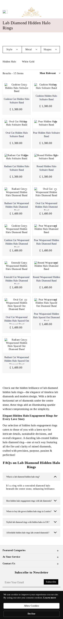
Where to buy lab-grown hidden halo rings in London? (28, 511)
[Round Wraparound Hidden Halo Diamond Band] (46, 266)
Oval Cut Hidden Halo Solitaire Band (17, 135)
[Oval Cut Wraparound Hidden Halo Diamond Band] (46, 192)
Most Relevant (48, 73)
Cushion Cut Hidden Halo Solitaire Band (16, 101)
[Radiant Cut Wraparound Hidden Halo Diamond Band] (17, 192)
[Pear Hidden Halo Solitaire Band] (46, 123)
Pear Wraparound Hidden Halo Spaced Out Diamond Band (46, 317)
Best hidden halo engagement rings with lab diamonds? (29, 501)
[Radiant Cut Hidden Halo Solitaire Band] (17, 157)
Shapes (48, 49)
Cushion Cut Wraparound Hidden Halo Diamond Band (16, 244)
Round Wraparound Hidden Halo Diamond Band (46, 279)
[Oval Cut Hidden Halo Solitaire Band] (17, 123)
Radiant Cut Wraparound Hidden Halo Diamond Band (16, 207)
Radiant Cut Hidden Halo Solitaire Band (16, 168)
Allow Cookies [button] (31, 605)
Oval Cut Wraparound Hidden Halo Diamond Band (46, 207)
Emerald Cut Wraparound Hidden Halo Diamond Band (16, 281)
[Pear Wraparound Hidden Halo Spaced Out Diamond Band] (46, 303)
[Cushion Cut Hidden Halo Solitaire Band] (17, 88)
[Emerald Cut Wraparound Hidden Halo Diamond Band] (17, 266)
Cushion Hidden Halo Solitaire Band (46, 98)
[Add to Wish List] (26, 85)
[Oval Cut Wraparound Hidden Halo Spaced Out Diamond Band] (17, 304)
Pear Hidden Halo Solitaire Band (46, 135)
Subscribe (51, 581)
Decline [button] (32, 613)
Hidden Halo (10, 61)
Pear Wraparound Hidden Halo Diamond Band (46, 242)
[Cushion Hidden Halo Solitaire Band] (46, 86)
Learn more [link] (49, 597)
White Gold (28, 61)
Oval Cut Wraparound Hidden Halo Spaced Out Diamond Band (16, 321)
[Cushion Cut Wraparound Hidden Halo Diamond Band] (17, 229)
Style (9, 49)
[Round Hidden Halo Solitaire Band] (46, 157)
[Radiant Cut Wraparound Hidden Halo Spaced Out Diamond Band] (17, 344)
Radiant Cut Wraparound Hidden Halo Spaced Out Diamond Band (16, 361)
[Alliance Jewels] (31, 11)
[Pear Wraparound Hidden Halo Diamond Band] (46, 229)
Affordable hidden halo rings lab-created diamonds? (27, 532)
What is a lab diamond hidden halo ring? (23, 477)
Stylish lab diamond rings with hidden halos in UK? (27, 522)
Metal (29, 49)
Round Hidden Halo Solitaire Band (46, 168)
